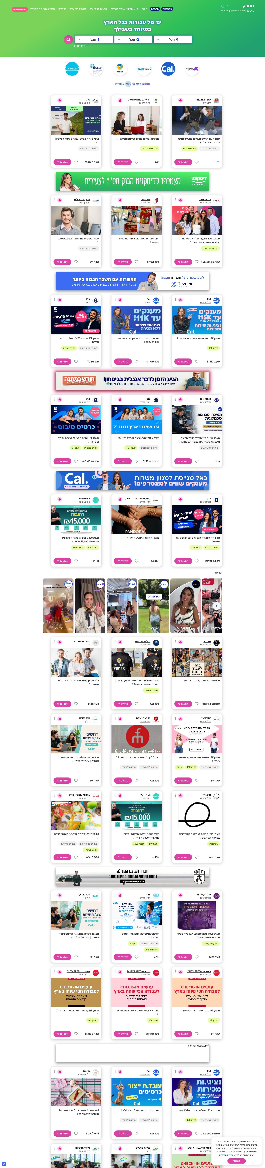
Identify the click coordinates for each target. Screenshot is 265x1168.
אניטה (86, 1071)
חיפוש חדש (81, 46)
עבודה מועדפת (118, 8)
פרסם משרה (19, 9)
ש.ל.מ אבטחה (142, 641)
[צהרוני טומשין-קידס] (96, 796)
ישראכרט (206, 718)
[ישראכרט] (216, 720)
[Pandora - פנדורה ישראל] (156, 500)
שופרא (207, 641)
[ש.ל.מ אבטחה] (156, 643)
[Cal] (216, 301)
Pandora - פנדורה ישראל (136, 498)
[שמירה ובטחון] (216, 101)
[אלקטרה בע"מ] (96, 201)
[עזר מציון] (156, 201)
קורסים (62, 8)
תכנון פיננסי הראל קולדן (42, 8)
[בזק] (96, 301)
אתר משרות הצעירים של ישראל (237, 11)
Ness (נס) (205, 398)
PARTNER (84, 498)
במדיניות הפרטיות (227, 1155)
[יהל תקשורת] (216, 896)
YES (148, 894)
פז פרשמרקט (143, 718)
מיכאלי (207, 794)
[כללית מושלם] (156, 1149)
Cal (209, 299)
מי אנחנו (133, 8)
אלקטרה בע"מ (82, 199)
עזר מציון (145, 199)
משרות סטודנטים (98, 8)
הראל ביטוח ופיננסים (139, 99)
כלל (88, 99)
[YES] (156, 896)
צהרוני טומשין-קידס (79, 794)
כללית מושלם (143, 1147)
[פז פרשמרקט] (156, 720)
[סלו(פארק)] (96, 720)
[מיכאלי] (216, 796)
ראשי (145, 8)
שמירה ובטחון (203, 99)
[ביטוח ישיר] (216, 201)
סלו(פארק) (84, 718)
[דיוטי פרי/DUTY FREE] (216, 973)
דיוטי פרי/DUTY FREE (199, 971)
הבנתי (236, 1161)
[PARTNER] (96, 500)
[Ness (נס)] (216, 400)
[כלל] (96, 101)
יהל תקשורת (204, 894)
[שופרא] (216, 643)
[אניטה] (96, 1072)
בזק (88, 299)
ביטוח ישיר (205, 199)
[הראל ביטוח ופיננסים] (156, 101)
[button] (68, 39)
